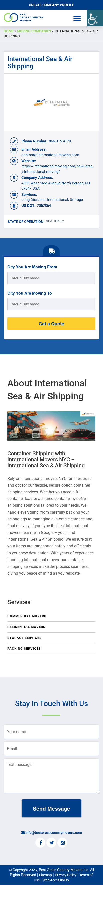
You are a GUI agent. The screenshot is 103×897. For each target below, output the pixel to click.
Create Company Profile (51, 5)
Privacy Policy (65, 875)
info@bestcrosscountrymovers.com (54, 833)
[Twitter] (51, 843)
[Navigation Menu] (77, 18)
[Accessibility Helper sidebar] (95, 18)
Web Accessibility (56, 880)
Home (9, 31)
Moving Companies (34, 31)
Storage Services (25, 638)
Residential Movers (27, 627)
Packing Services (24, 648)
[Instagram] (62, 843)
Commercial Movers (27, 616)
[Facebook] (40, 843)
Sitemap (45, 875)
